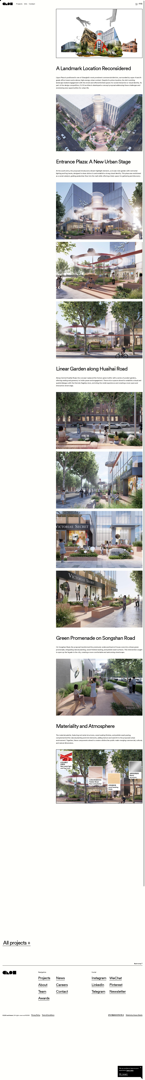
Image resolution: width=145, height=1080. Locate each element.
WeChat (115, 1068)
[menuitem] (19, 4)
